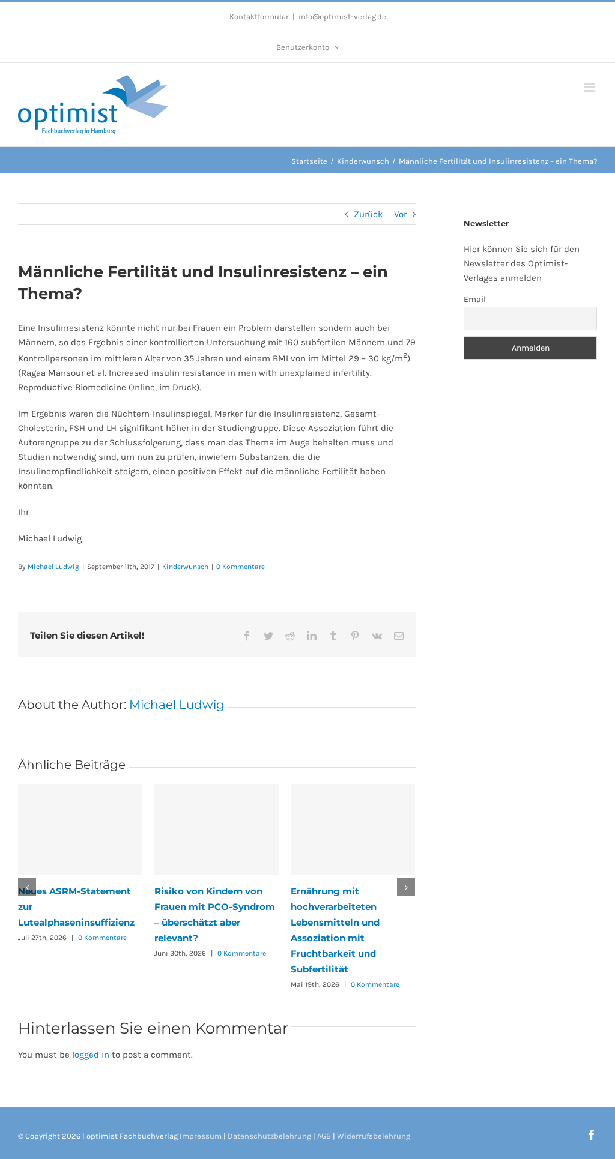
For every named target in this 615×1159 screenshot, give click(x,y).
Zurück (368, 214)
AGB (324, 1135)
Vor (400, 214)
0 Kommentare (240, 566)
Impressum (201, 1135)
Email (475, 299)
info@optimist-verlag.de (342, 16)
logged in (90, 1054)
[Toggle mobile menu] (590, 87)
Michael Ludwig (53, 566)
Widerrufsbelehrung (373, 1135)
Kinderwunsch (185, 566)
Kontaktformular (259, 16)
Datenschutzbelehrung (269, 1135)
